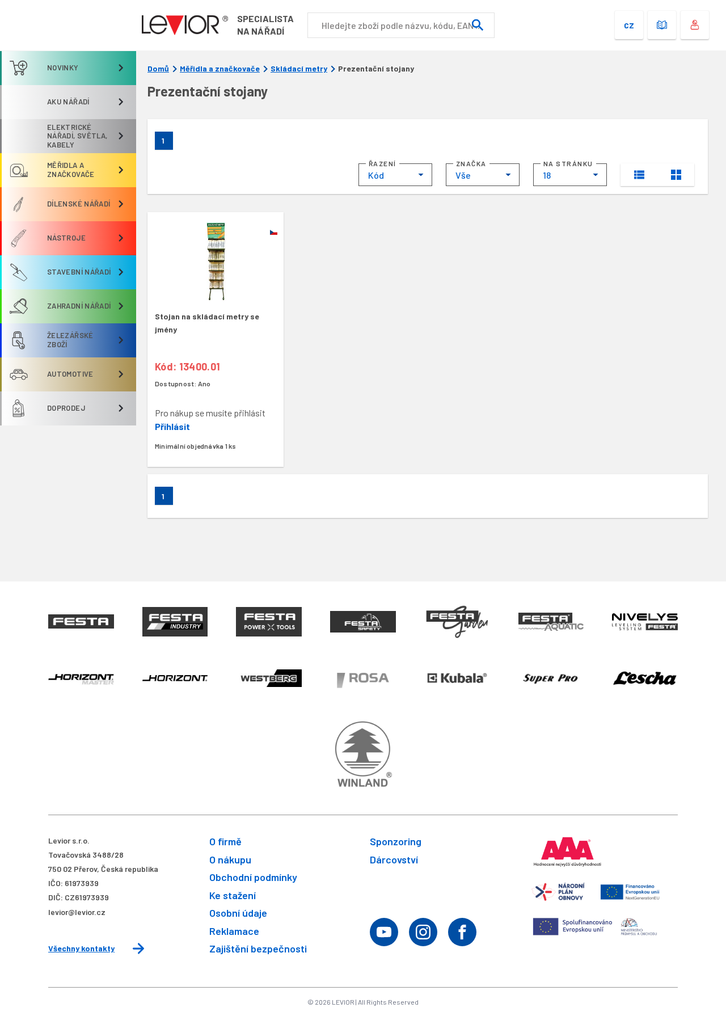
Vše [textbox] (463, 175)
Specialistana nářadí (265, 24)
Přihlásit (172, 426)
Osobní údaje (238, 913)
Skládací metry (299, 68)
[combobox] (395, 174)
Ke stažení (232, 895)
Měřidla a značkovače (220, 68)
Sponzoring (395, 841)
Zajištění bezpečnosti (258, 948)
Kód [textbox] (376, 175)
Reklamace (234, 931)
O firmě (225, 841)
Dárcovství (394, 859)
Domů (158, 68)
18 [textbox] (547, 175)
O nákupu (230, 859)
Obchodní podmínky (253, 877)
